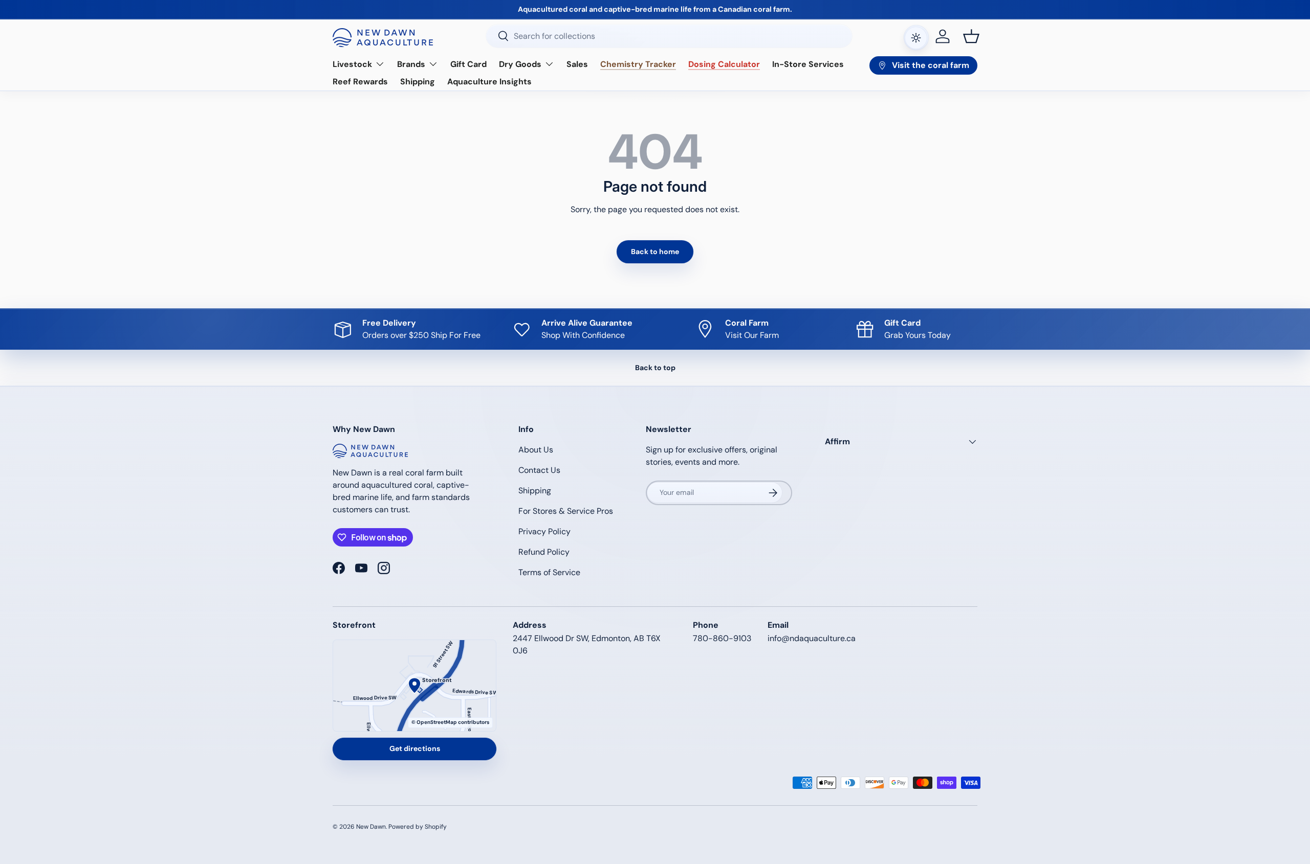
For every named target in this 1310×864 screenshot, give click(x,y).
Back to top (655, 367)
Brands (411, 64)
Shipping (417, 81)
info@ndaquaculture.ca (812, 638)
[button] (971, 36)
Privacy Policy (544, 531)
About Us (535, 449)
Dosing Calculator (724, 64)
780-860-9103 (722, 638)
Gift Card (468, 64)
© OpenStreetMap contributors (450, 722)
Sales (577, 64)
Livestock (352, 64)
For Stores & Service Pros (565, 511)
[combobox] (669, 36)
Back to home (655, 251)
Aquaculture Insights (489, 81)
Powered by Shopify (417, 827)
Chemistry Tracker (638, 64)
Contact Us (539, 470)
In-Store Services (808, 64)
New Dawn (371, 827)
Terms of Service (549, 572)
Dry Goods (520, 64)
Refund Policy (544, 552)
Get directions (414, 748)
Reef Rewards (360, 81)
